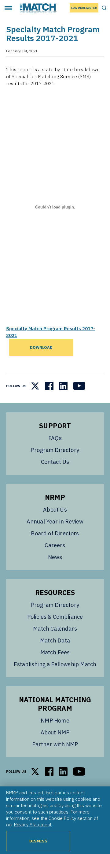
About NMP (55, 732)
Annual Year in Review (55, 521)
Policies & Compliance (55, 616)
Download (41, 347)
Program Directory (55, 449)
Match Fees (55, 652)
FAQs (55, 438)
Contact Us (55, 461)
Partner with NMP (55, 744)
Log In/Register (84, 7)
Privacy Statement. (33, 824)
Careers (55, 545)
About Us (55, 509)
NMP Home (55, 720)
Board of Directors (55, 533)
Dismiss (38, 840)
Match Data (55, 640)
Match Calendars (55, 628)
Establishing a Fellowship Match (55, 664)
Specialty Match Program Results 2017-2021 (50, 331)
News (55, 557)
